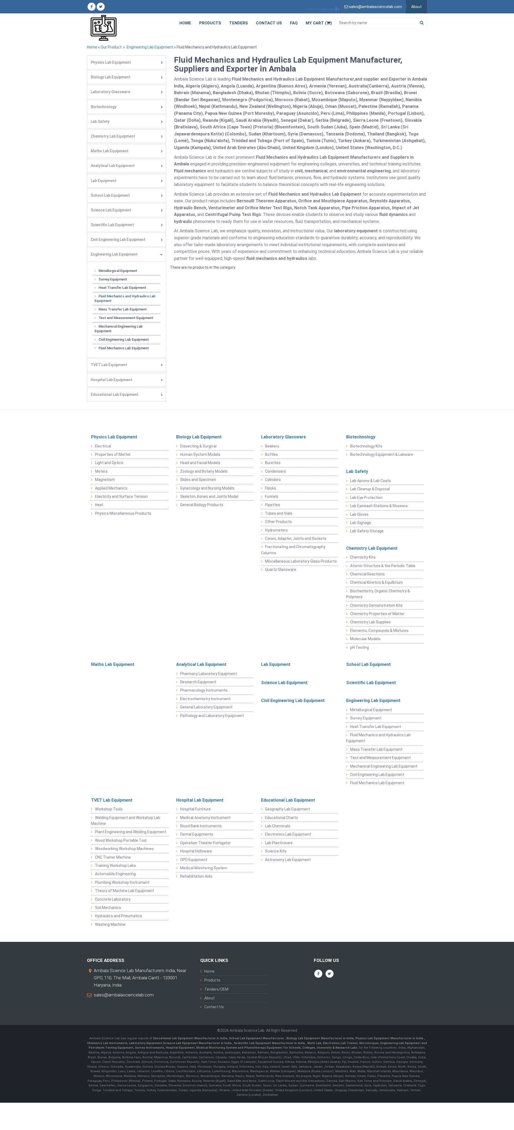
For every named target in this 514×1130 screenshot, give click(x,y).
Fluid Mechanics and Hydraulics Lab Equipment (125, 298)
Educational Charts (281, 818)
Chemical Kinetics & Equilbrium (376, 582)
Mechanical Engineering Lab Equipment (119, 328)
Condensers (275, 471)
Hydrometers (276, 530)
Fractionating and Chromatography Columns (293, 550)
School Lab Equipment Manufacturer (257, 1038)
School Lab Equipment (110, 195)
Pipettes (272, 505)
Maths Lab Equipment (109, 151)
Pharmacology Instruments (204, 690)
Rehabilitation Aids (196, 876)
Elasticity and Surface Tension (121, 496)
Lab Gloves (359, 514)
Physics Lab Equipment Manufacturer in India (389, 1038)
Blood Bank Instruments (201, 826)
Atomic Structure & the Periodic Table (382, 566)
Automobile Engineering (115, 874)
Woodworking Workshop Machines (124, 849)
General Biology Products (201, 505)
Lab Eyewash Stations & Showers (379, 506)
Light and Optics (109, 463)
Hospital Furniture (195, 809)
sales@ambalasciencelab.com (124, 995)
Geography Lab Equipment (287, 809)
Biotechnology (103, 107)
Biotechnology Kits (366, 446)
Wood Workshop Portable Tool (120, 840)
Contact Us (269, 23)
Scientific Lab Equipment (112, 225)
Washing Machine (110, 924)
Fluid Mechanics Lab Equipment (124, 348)
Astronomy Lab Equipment (288, 860)
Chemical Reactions (367, 574)
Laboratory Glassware (110, 92)
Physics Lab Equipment (111, 62)
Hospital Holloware (196, 851)
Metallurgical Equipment (118, 271)
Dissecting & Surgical (198, 446)
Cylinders (273, 479)
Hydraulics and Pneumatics (118, 916)
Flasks (270, 488)
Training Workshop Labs (115, 865)
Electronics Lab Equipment (288, 834)
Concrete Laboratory (113, 899)
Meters (101, 471)
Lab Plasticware (279, 843)
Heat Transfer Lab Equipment (122, 288)
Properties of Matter (113, 454)
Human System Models (200, 454)
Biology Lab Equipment (110, 77)
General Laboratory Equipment (206, 707)
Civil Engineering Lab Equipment (118, 239)
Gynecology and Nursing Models (207, 488)
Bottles (271, 454)
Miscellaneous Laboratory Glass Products (301, 561)
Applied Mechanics (111, 488)
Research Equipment (198, 682)
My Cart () (319, 23)
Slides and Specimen (198, 479)
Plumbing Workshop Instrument (122, 882)
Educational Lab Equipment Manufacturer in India (190, 1038)
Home (185, 23)
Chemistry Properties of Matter (377, 614)
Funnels (271, 496)
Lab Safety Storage (367, 531)
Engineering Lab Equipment (149, 47)
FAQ (294, 23)
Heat (99, 505)
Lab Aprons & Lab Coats (370, 481)
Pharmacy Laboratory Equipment (208, 674)
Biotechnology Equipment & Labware (381, 454)
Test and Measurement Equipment (126, 318)
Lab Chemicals (277, 826)
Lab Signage (360, 523)
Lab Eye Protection (366, 497)
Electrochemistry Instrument (205, 699)
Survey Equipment (113, 279)
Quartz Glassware (280, 569)
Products (210, 23)
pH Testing (359, 647)
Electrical (103, 446)
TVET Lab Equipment (109, 365)
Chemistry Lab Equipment (113, 136)
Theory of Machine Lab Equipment (124, 891)
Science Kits (275, 851)
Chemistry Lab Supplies (370, 622)
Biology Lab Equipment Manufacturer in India (320, 1038)
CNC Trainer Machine (113, 857)
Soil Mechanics (108, 907)
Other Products (278, 522)
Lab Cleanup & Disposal (370, 489)
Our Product (111, 47)
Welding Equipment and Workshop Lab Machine (125, 821)
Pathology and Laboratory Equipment (212, 716)
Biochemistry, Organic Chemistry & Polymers (378, 594)
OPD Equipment (193, 860)
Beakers (272, 446)
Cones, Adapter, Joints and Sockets (295, 538)
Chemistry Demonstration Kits (376, 605)
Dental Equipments (196, 834)
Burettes (273, 463)
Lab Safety (100, 121)
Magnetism (105, 479)
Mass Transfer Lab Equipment (123, 309)
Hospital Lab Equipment (111, 380)
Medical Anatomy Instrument (205, 818)
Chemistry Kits (363, 557)
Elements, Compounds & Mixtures (379, 630)
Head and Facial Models (200, 463)
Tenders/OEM (216, 989)
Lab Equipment (103, 181)
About (416, 7)
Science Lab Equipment (111, 210)
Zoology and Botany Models (204, 471)
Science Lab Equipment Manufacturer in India (197, 1043)
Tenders (238, 23)
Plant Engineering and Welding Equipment (130, 832)
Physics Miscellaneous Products (123, 513)
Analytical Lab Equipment (113, 166)
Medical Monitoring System (203, 868)
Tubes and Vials (278, 513)
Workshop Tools (109, 809)
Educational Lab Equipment (114, 394)
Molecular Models (365, 639)
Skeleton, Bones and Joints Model (209, 496)
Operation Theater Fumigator (205, 843)
